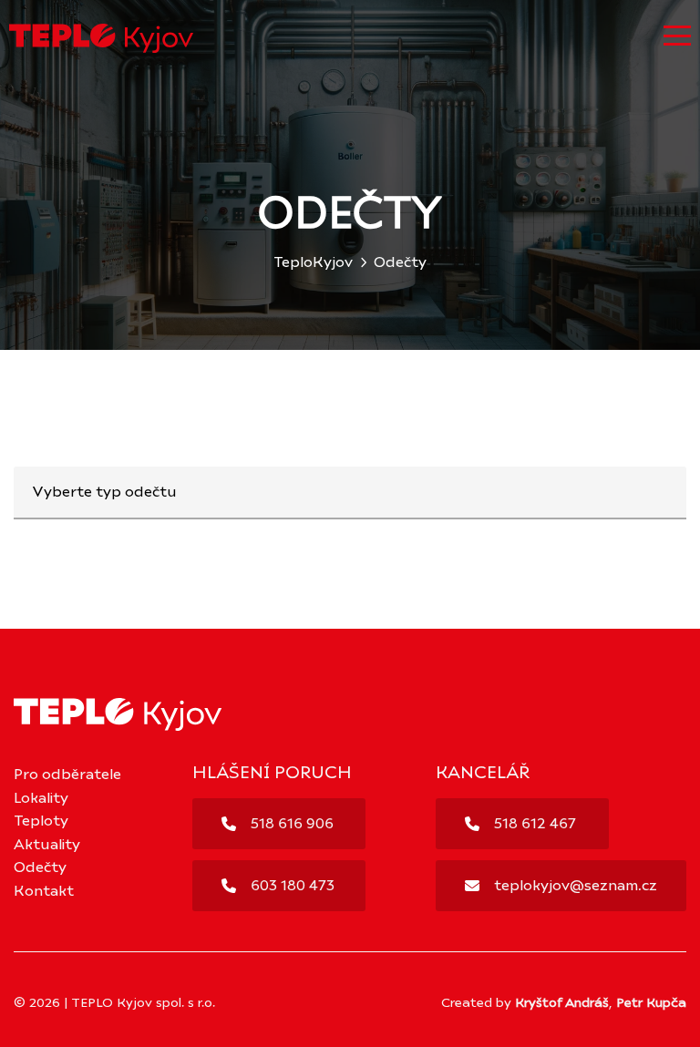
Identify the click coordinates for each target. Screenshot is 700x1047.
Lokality (41, 798)
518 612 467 (535, 823)
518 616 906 (292, 823)
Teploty (41, 821)
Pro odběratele (67, 774)
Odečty (40, 867)
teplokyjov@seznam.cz (575, 885)
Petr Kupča (651, 1003)
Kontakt (44, 891)
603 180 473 (293, 885)
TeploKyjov (313, 262)
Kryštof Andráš (562, 1003)
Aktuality (47, 844)
